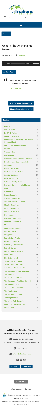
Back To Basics (9, 130)
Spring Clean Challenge (13, 261)
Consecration (9, 152)
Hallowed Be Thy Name (13, 182)
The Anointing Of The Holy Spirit (17, 271)
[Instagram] (21, 360)
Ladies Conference (11, 208)
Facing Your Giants (11, 168)
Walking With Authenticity (14, 304)
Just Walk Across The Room (14, 202)
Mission (7, 225)
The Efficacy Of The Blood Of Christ (18, 281)
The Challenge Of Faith (13, 278)
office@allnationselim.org (23, 354)
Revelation (8, 255)
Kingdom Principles (11, 205)
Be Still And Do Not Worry (22, 103)
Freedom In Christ (11, 175)
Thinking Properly (11, 298)
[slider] (36, 63)
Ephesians (8, 165)
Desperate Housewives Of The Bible (18, 158)
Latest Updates (16, 389)
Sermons (6, 34)
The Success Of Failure (13, 294)
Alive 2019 (8, 126)
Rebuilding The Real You (13, 245)
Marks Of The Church (12, 221)
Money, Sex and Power (12, 228)
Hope (6, 188)
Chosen (7, 149)
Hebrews (22, 55)
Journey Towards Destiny (13, 198)
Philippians (8, 235)
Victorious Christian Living (14, 301)
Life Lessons (9, 215)
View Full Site (21, 381)
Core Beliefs (9, 155)
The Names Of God (11, 284)
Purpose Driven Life (11, 241)
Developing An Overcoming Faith (17, 162)
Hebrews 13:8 (17, 89)
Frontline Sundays (11, 178)
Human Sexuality (10, 195)
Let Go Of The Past (11, 212)
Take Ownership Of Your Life (15, 268)
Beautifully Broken (11, 136)
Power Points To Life (12, 238)
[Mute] (31, 63)
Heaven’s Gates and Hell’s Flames (17, 185)
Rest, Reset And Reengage (14, 251)
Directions (27, 366)
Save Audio (9, 72)
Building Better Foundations (15, 145)
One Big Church (10, 231)
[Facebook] (17, 360)
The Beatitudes (10, 274)
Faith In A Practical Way (13, 172)
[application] (21, 63)
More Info (15, 366)
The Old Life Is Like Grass (13, 288)
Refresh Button (10, 248)
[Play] (4, 63)
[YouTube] (24, 360)
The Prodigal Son (10, 291)
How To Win (8, 192)
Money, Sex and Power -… (20, 109)
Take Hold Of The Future (13, 265)
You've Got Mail (10, 308)
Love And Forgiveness (12, 218)
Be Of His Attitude (11, 133)
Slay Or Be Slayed (11, 258)
